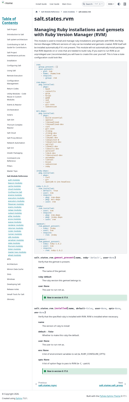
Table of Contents (10, 20)
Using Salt (11, 70)
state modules (14, 243)
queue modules (14, 222)
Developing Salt (14, 284)
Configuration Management (13, 82)
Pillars (9, 166)
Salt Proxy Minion (14, 138)
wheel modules (14, 255)
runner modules (15, 234)
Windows (11, 279)
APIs (9, 259)
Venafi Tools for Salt (15, 294)
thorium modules (15, 246)
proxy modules (14, 219)
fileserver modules (16, 204)
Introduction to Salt (15, 34)
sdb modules (13, 237)
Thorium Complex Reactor (14, 126)
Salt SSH (10, 120)
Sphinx (19, 398)
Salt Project (12, 29)
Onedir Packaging (14, 153)
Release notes (13, 289)
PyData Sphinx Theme (110, 396)
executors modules (16, 201)
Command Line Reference (13, 159)
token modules (14, 249)
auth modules (14, 180)
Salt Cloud (11, 133)
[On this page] (124, 4)
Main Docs (66, 4)
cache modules (14, 186)
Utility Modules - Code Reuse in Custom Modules (16, 96)
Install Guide (41, 4)
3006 (110, 4)
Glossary (10, 299)
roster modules (14, 231)
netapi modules (14, 210)
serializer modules (16, 240)
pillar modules (14, 216)
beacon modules (15, 183)
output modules (15, 213)
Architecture (12, 264)
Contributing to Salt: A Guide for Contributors (17, 46)
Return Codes (13, 88)
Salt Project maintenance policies (16, 54)
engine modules (15, 195)
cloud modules (14, 189)
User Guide (54, 4)
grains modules (14, 207)
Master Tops (12, 171)
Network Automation (16, 143)
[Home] (36, 11)
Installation (12, 60)
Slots (9, 274)
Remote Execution (15, 75)
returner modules (15, 228)
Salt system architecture (17, 39)
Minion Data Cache (15, 269)
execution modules (16, 198)
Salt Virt (10, 148)
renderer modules (16, 225)
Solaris (10, 115)
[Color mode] (118, 4)
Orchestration (13, 110)
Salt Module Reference (17, 176)
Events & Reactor (14, 104)
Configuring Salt (14, 65)
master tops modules (17, 252)
